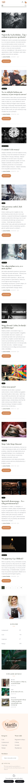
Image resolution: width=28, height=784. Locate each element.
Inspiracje (5, 146)
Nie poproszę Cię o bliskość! (12, 558)
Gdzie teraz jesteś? (9, 387)
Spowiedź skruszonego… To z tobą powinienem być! (13, 502)
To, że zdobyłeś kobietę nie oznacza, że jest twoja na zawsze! (14, 93)
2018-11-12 (13, 408)
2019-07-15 (13, 171)
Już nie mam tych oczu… (14, 661)
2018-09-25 (13, 576)
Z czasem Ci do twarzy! (10, 149)
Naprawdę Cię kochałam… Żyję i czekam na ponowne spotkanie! (14, 36)
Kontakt (17, 745)
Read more (6, 61)
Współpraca (18, 748)
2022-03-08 (13, 707)
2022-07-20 (13, 693)
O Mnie (17, 742)
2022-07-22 (13, 685)
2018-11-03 (13, 466)
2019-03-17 (13, 290)
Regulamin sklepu (20, 739)
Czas (3, 31)
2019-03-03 (13, 351)
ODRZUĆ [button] (20, 781)
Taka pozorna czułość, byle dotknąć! (12, 207)
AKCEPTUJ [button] (8, 781)
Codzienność (5, 742)
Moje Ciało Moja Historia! (12, 444)
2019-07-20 (13, 114)
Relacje (4, 88)
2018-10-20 (13, 523)
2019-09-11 (13, 57)
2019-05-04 (13, 230)
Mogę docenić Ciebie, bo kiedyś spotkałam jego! (14, 326)
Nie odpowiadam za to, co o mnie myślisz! (12, 267)
